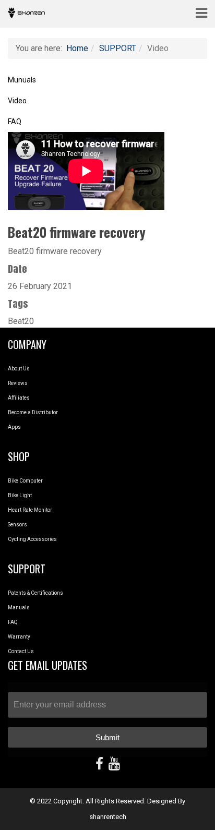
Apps (14, 427)
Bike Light (20, 495)
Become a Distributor (33, 412)
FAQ (14, 121)
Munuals (22, 80)
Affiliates (19, 398)
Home (77, 48)
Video (17, 101)
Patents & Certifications (35, 593)
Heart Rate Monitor (30, 510)
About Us (19, 368)
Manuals (19, 607)
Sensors (17, 524)
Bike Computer (25, 481)
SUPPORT (117, 48)
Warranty (19, 637)
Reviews (18, 383)
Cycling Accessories (32, 539)
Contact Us (21, 651)
